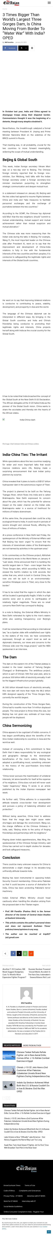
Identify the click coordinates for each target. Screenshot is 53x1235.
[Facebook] (13, 953)
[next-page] (8, 1098)
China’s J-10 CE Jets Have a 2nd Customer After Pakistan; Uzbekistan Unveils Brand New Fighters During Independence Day (26, 1121)
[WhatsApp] (25, 953)
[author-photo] (26, 999)
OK (49, 1231)
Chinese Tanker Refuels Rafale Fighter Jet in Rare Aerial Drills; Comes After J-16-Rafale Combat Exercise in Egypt (27, 1111)
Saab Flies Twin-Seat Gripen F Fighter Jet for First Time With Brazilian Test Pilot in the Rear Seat (26, 1146)
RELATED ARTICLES (12, 1045)
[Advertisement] (26, 80)
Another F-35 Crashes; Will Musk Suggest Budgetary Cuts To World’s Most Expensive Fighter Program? (14, 973)
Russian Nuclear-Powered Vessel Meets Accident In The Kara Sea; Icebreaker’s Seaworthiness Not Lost (39, 973)
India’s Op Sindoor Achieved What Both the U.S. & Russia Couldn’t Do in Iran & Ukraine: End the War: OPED (26, 1130)
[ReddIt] (31, 953)
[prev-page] (4, 1098)
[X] (19, 953)
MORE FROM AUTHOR (32, 1045)
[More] (32, 48)
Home (5, 9)
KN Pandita (9, 42)
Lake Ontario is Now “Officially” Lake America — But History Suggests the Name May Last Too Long (24, 1138)
